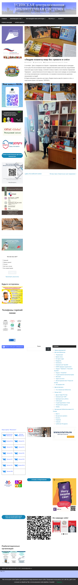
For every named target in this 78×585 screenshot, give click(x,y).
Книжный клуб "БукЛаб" (62, 362)
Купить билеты (19, 22)
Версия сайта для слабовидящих (14, 344)
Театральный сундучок (62, 402)
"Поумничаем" (59, 352)
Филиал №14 (58, 390)
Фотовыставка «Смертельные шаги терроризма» (62, 173)
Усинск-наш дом (7, 22)
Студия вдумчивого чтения (63, 400)
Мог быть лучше (7, 266)
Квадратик (58, 358)
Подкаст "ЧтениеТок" (61, 370)
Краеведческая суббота (62, 396)
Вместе (58, 411)
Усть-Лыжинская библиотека (63, 387)
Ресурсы (51, 18)
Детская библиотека (60, 350)
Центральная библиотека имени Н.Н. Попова (56, 62)
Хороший (5, 260)
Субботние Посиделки (62, 421)
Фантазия (58, 374)
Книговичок (59, 360)
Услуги (60, 18)
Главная (4, 18)
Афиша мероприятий (60, 348)
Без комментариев (8, 268)
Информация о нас (16, 18)
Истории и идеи (60, 356)
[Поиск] (48, 347)
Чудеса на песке (60, 376)
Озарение (58, 417)
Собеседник (59, 398)
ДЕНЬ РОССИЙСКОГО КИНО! (33, 173)
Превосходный (7, 262)
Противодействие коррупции (35, 18)
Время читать (59, 354)
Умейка (57, 404)
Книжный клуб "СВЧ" (61, 394)
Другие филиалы (59, 385)
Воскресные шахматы (61, 414)
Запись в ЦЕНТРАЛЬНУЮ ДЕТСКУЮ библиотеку (12, 155)
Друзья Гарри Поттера (61, 392)
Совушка (58, 419)
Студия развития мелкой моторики (65, 372)
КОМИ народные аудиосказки (63, 364)
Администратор (38, 62)
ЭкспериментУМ (60, 382)
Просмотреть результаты (12, 276)
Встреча (58, 415)
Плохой (5, 264)
